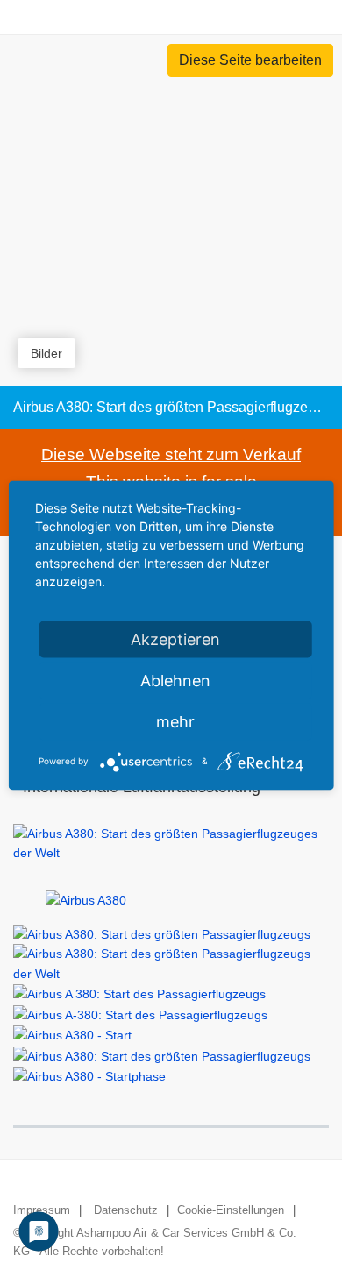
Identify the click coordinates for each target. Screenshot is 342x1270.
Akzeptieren (175, 638)
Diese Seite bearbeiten (250, 60)
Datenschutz (126, 1210)
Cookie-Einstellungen (230, 1210)
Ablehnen (175, 679)
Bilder (46, 353)
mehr (175, 721)
